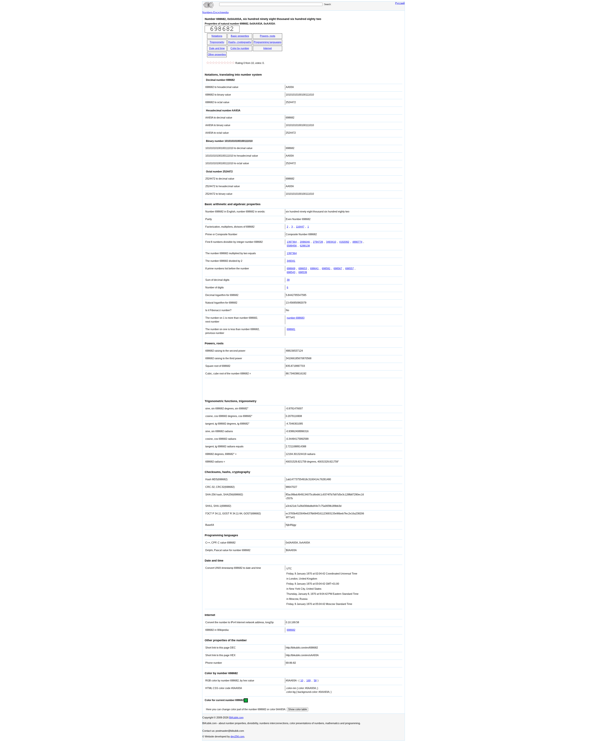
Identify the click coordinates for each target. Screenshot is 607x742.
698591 (326, 268)
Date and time (217, 48)
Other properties (217, 54)
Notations (217, 36)
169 (308, 680)
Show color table (297, 709)
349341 (291, 261)
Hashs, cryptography (239, 42)
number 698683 (295, 318)
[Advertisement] (311, 45)
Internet (267, 48)
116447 (300, 226)
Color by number (239, 48)
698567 (338, 268)
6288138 (305, 245)
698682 (291, 630)
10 (301, 680)
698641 (314, 268)
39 (288, 280)
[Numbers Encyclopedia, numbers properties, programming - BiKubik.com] (208, 7)
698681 (291, 329)
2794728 (318, 242)
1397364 (292, 242)
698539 (302, 272)
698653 (302, 268)
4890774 (357, 242)
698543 (291, 272)
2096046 (305, 242)
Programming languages (267, 42)
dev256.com (237, 736)
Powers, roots (267, 36)
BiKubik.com (236, 717)
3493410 (331, 242)
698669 (291, 268)
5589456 (292, 245)
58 (315, 680)
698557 (349, 268)
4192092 (344, 242)
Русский (400, 3)
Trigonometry (217, 42)
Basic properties (240, 36)
